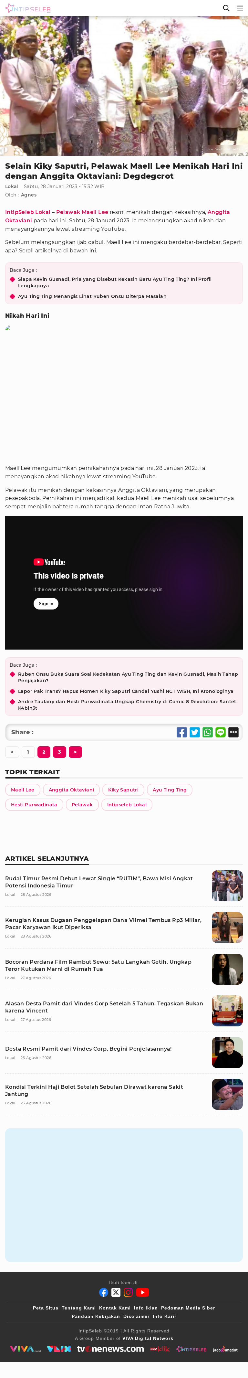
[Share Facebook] (182, 732)
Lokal (11, 186)
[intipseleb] (191, 1349)
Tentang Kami (79, 1307)
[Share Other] (233, 732)
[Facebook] (103, 1292)
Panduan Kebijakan (96, 1316)
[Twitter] (115, 1292)
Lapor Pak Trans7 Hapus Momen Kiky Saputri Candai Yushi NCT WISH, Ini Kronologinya (125, 691)
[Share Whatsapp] (207, 732)
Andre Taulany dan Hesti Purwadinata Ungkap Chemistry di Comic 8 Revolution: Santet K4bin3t (127, 705)
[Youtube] (142, 1292)
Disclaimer (136, 1316)
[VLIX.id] (59, 1349)
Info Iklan (146, 1307)
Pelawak (68, 212)
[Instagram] (128, 1292)
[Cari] (226, 8)
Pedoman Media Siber (188, 1307)
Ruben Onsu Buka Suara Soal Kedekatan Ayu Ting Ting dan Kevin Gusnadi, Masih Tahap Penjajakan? (128, 677)
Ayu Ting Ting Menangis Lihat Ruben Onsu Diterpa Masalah (92, 296)
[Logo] (26, 8)
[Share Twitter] (195, 732)
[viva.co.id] (25, 1349)
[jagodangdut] (225, 1349)
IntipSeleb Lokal (27, 212)
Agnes (28, 195)
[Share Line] (220, 732)
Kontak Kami (115, 1307)
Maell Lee (95, 212)
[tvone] (110, 1349)
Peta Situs (45, 1307)
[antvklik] (160, 1349)
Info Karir (164, 1316)
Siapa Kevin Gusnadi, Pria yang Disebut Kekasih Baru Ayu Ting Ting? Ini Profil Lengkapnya (115, 282)
